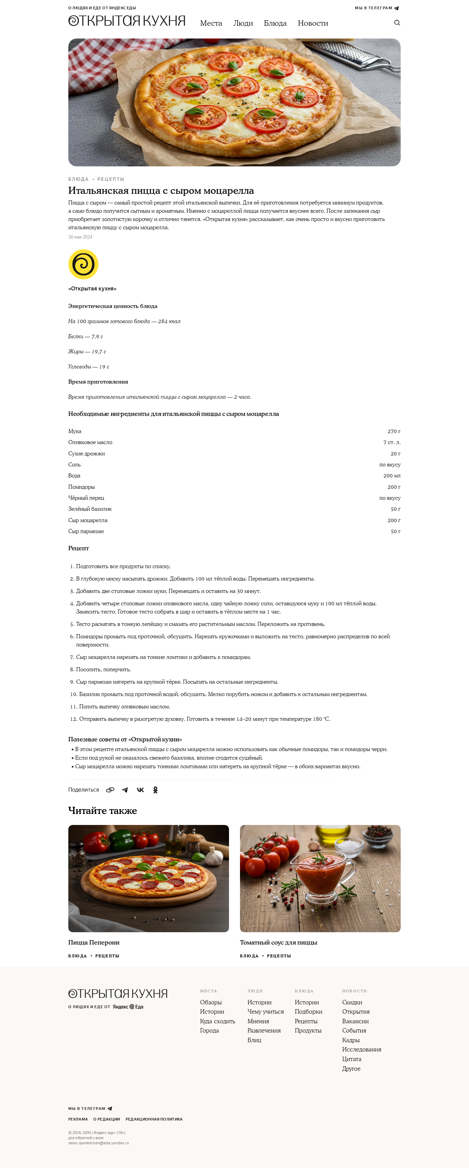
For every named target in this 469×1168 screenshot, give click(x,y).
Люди (243, 23)
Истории (212, 1012)
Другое (351, 1069)
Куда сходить (217, 1022)
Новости (313, 23)
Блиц (254, 1041)
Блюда (275, 23)
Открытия (356, 1012)
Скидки (352, 1003)
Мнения (258, 1022)
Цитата (352, 1060)
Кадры (351, 1041)
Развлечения (264, 1031)
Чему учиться (266, 1012)
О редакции (106, 1119)
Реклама (78, 1119)
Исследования (361, 1050)
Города (209, 1031)
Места (211, 23)
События (354, 1031)
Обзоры (211, 1003)
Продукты (308, 1031)
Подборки (308, 1012)
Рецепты (111, 179)
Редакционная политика (154, 1119)
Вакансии (355, 1022)
